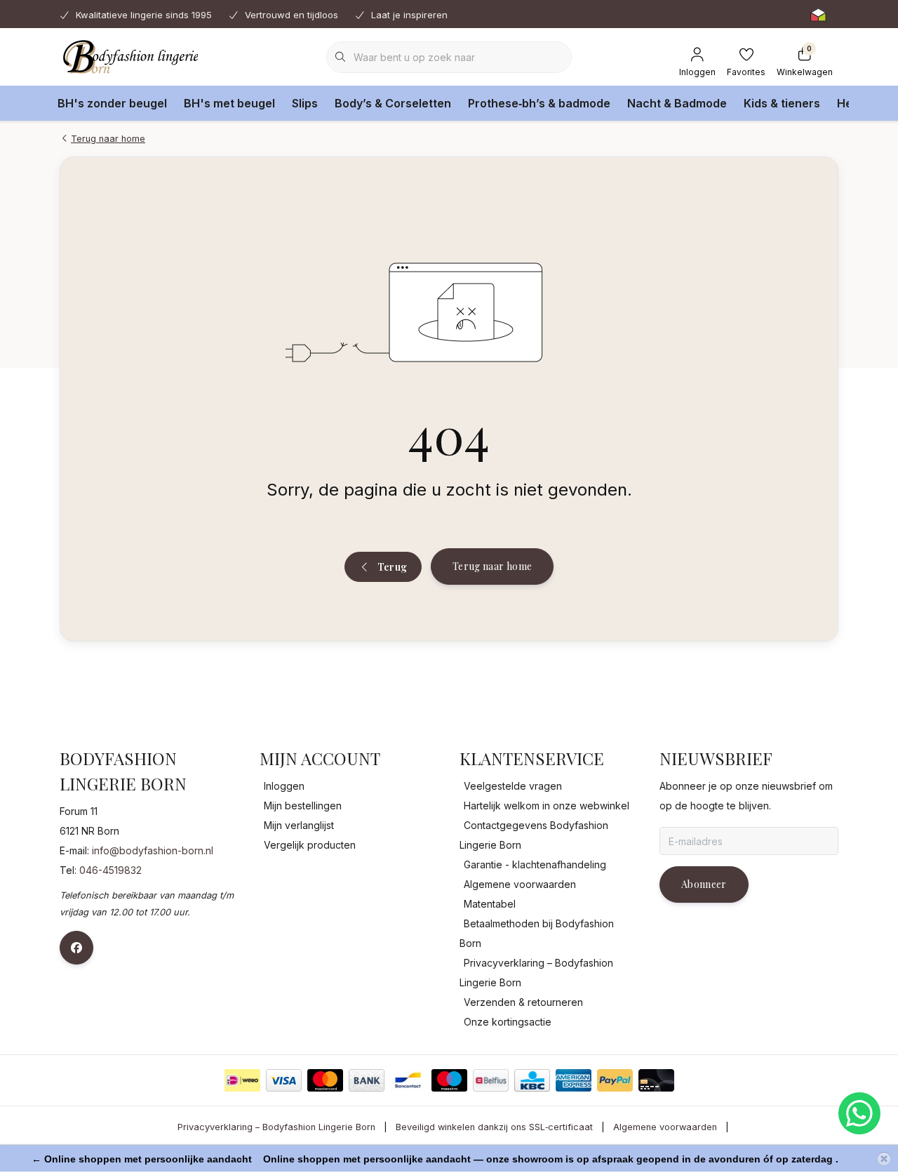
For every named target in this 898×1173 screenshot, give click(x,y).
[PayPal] (615, 1080)
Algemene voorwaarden (665, 1127)
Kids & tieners (782, 103)
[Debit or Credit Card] (656, 1080)
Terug (392, 567)
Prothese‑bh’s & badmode (539, 103)
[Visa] (284, 1080)
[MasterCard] (325, 1080)
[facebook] (76, 948)
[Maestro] (449, 1080)
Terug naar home (492, 566)
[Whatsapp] (859, 1113)
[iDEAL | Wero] (242, 1080)
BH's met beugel (229, 103)
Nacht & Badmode (677, 103)
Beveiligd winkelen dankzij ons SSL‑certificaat (494, 1127)
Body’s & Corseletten (393, 103)
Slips (305, 103)
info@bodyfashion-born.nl (152, 850)
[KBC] (532, 1080)
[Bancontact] (408, 1080)
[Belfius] (491, 1080)
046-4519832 (110, 870)
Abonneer (704, 884)
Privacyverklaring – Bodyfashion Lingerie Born (276, 1127)
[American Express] (573, 1080)
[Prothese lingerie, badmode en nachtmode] (129, 56)
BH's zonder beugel (112, 103)
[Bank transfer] (366, 1080)
